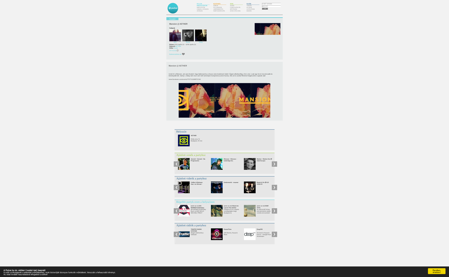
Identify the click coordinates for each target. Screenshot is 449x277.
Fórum (215, 5)
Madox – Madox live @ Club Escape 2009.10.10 (264, 160)
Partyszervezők (219, 11)
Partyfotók (201, 7)
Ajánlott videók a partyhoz (191, 178)
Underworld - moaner (231, 182)
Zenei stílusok (235, 11)
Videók (249, 5)
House (176, 48)
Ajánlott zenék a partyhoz (191, 155)
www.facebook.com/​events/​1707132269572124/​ (185, 79)
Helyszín (181, 131)
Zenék (232, 5)
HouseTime (227, 229)
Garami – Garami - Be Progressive (198, 160)
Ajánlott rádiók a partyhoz (191, 225)
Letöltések (251, 9)
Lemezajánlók (235, 7)
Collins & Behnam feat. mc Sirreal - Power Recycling (197, 184)
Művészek (233, 9)
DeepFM (260, 229)
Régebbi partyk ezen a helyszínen (195, 201)
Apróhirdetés (218, 9)
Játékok (200, 11)
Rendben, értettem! (437, 271)
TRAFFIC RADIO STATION (196, 230)
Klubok (249, 7)
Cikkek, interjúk (203, 9)
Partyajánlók (202, 5)
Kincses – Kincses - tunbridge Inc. (230, 160)
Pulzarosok (217, 7)
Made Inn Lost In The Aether (231, 207)
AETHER (178, 46)
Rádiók (249, 11)
